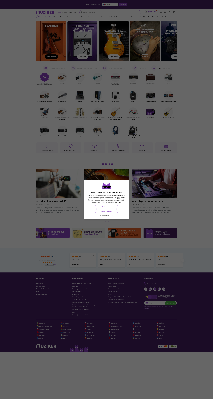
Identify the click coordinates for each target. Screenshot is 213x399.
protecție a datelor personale (112, 202)
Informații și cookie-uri (106, 215)
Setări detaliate (106, 211)
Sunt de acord (106, 207)
